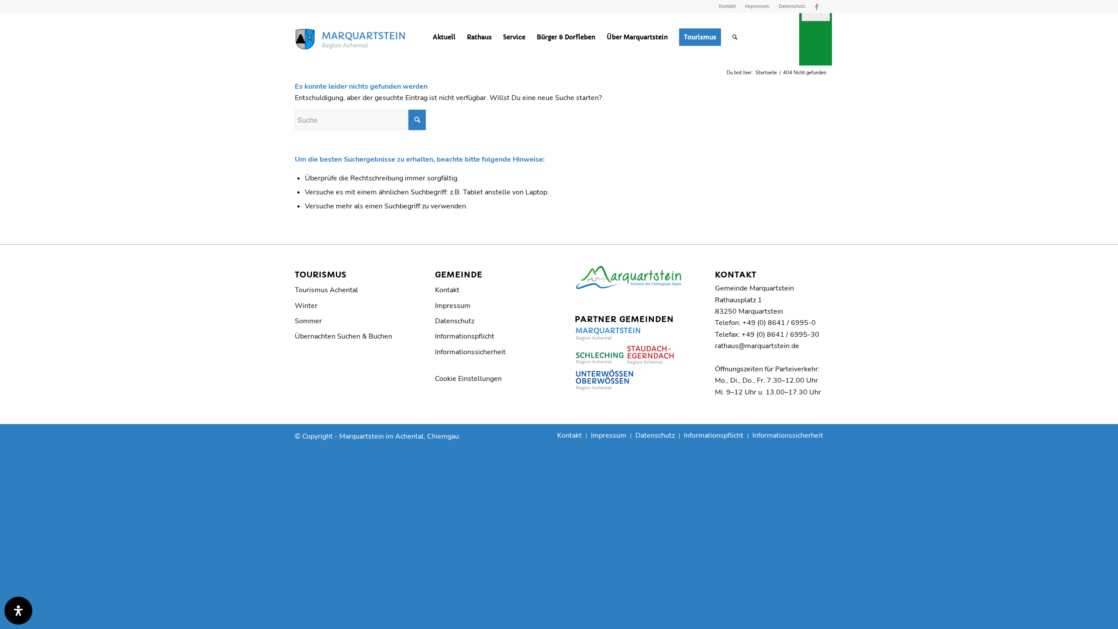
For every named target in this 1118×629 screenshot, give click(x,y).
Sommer (308, 321)
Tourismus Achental (326, 290)
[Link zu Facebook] (816, 6)
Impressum (757, 6)
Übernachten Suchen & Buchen (343, 336)
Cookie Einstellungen (468, 379)
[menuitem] (727, 6)
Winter (306, 306)
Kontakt (727, 6)
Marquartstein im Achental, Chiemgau (399, 436)
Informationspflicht (464, 336)
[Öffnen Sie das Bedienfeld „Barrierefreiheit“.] (18, 611)
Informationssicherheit (470, 352)
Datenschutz (792, 6)
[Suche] (735, 37)
